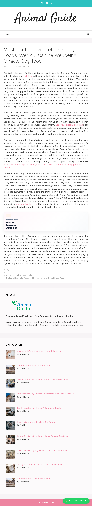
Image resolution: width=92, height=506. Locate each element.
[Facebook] (37, 3)
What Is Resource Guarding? (11, 225)
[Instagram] (42, 3)
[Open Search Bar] (88, 34)
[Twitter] (52, 3)
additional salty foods (26, 204)
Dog (7, 270)
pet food (28, 76)
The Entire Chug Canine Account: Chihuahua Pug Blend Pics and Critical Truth (35, 278)
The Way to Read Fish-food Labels (19, 275)
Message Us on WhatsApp (78, 501)
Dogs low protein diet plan (69, 125)
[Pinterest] (47, 3)
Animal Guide (46, 18)
